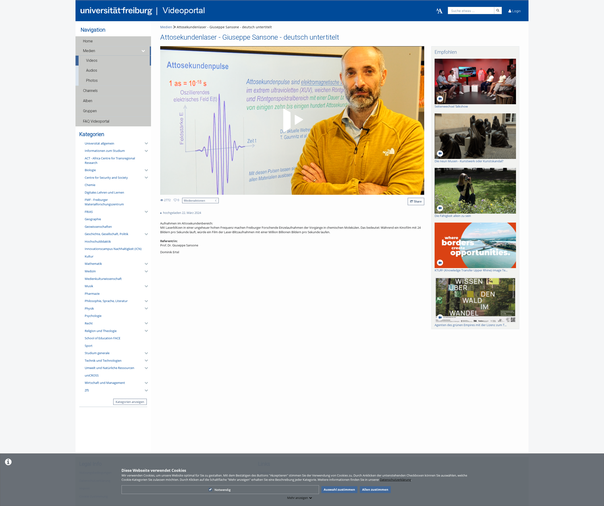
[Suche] (498, 10)
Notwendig (222, 490)
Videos (91, 60)
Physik (89, 308)
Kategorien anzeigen (130, 402)
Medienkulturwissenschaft (103, 279)
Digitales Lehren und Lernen (104, 192)
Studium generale (97, 353)
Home (88, 41)
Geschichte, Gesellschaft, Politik (106, 234)
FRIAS (89, 212)
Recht (89, 323)
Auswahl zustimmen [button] (339, 489)
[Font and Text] (439, 11)
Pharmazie (92, 293)
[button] (113, 41)
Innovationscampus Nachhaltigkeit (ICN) (113, 249)
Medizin (90, 271)
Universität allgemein (99, 143)
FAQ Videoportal (96, 121)
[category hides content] (145, 143)
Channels (90, 91)
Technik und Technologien (103, 360)
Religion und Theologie (101, 331)
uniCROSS (92, 375)
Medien (89, 51)
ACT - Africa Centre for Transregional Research (110, 160)
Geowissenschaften (98, 226)
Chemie (90, 185)
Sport (88, 346)
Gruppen (90, 111)
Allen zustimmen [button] (375, 489)
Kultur (89, 256)
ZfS (87, 390)
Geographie (93, 219)
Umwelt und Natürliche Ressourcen (109, 368)
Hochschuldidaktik (98, 241)
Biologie (90, 170)
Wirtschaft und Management (105, 383)
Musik (89, 286)
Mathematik (93, 263)
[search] (471, 10)
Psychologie (93, 316)
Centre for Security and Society (106, 177)
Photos (92, 81)
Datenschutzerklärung (395, 479)
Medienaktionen (194, 200)
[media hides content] (143, 50)
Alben (87, 101)
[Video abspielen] (292, 120)
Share (417, 201)
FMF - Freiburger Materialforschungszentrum (104, 202)
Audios (91, 70)
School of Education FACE (102, 338)
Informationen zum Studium (105, 151)
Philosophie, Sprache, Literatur (106, 301)
